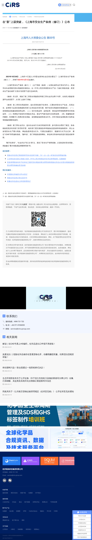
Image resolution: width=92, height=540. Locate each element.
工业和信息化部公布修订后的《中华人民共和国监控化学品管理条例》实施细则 (36, 159)
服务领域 (5, 493)
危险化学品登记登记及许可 (17, 178)
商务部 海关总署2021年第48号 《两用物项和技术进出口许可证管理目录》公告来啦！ (33, 193)
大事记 (13, 529)
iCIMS (56, 511)
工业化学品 (14, 16)
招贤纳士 (36, 529)
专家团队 (20, 529)
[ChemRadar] (12, 461)
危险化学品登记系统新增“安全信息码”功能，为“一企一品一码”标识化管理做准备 (37, 155)
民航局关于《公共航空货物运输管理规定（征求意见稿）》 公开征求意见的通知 (38, 391)
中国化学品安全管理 (39, 16)
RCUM (49, 511)
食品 (20, 502)
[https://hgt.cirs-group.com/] (46, 438)
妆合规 (11, 511)
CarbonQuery (33, 511)
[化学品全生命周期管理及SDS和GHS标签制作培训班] (46, 416)
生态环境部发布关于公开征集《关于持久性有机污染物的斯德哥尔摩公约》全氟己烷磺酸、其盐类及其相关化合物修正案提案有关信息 (38, 379)
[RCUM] (49, 461)
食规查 (18, 511)
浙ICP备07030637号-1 (8, 538)
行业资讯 (29, 16)
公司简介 (5, 529)
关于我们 (38, 493)
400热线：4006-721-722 (10, 472)
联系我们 (28, 529)
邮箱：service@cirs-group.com (18, 329)
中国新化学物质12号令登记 (17, 174)
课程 (23, 520)
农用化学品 (36, 502)
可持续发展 (53, 502)
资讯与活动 (22, 16)
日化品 (14, 502)
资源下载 (23, 493)
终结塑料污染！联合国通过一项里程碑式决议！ (24, 367)
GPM (24, 511)
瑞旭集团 (5, 16)
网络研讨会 (6, 520)
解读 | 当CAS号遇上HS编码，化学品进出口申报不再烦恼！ (29, 343)
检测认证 (45, 502)
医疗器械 (27, 502)
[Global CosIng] (68, 461)
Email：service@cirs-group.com (12, 475)
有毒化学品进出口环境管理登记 (19, 181)
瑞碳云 (42, 511)
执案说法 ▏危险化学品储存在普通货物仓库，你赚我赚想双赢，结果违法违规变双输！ (38, 355)
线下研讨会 (15, 520)
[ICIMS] (30, 461)
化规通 (30, 493)
